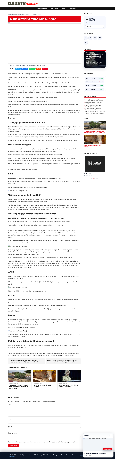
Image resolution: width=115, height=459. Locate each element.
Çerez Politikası (73, 8)
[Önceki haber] (99, 54)
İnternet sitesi (12, 433)
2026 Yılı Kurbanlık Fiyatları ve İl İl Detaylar (93, 103)
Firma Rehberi (54, 8)
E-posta (11, 426)
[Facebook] (86, 38)
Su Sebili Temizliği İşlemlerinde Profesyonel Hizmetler (93, 109)
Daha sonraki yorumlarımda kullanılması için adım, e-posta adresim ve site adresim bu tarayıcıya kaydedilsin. (43, 442)
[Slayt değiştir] (91, 178)
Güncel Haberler (42, 8)
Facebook (24, 68)
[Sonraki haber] (102, 54)
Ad (9, 420)
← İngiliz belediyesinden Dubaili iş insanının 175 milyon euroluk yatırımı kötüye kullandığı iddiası (24, 361)
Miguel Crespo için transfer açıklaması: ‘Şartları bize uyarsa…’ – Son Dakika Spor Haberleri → (62, 361)
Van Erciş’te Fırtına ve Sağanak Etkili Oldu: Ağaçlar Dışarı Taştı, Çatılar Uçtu (95, 99)
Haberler (10, 14)
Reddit (38, 68)
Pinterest (45, 68)
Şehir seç (88, 23)
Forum (63, 8)
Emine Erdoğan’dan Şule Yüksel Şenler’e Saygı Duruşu (93, 106)
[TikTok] (86, 42)
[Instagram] (95, 38)
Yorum (10, 404)
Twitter (18, 68)
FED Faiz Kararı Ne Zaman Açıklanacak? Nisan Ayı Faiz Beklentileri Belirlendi (95, 112)
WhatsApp (32, 68)
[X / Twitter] (90, 38)
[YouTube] (100, 38)
